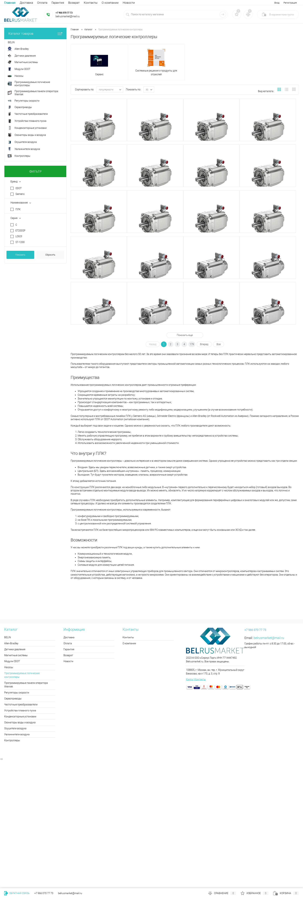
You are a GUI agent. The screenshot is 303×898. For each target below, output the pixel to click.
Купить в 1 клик (85, 138)
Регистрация (290, 2)
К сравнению (111, 138)
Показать (20, 254)
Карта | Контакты (196, 679)
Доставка (26, 2)
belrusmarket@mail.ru (269, 638)
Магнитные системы (16, 655)
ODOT (18, 188)
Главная (9, 2)
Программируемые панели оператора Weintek (26, 684)
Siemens (20, 194)
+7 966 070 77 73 (64, 12)
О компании (110, 2)
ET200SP (20, 230)
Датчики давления (14, 649)
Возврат (74, 2)
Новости (129, 2)
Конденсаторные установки (20, 716)
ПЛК (18, 209)
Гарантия (58, 2)
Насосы (8, 667)
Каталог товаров (20, 33)
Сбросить (50, 254)
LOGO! (18, 236)
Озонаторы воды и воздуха (20, 722)
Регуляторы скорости (16, 692)
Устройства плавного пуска (20, 710)
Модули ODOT (12, 661)
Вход (276, 2)
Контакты (90, 2)
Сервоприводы (13, 698)
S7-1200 (20, 242)
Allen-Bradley (11, 643)
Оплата (42, 2)
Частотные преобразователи (21, 704)
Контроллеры (12, 740)
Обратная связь (19, 893)
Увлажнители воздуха (17, 734)
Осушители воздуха (15, 728)
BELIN (7, 637)
